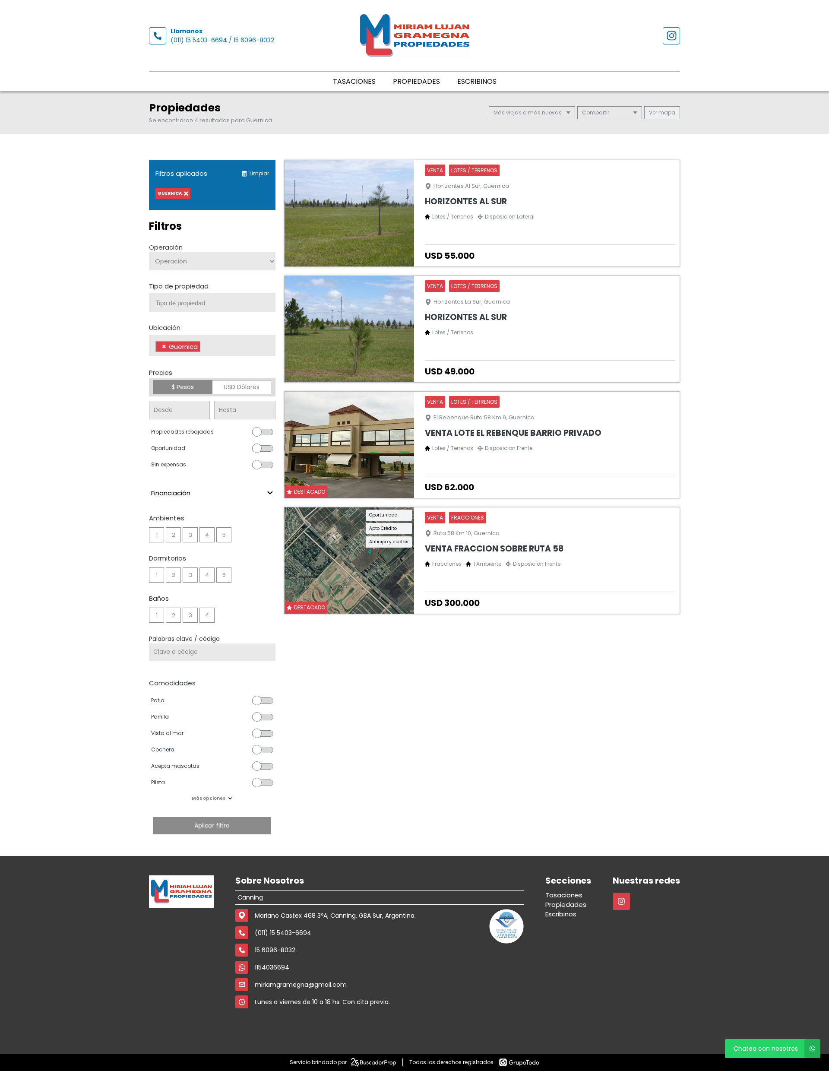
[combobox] (212, 302)
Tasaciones (354, 81)
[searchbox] (215, 303)
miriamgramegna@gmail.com (301, 984)
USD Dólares (241, 387)
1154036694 (272, 967)
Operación (166, 247)
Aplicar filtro (212, 825)
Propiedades (416, 81)
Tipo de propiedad (179, 286)
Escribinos (477, 81)
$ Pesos (182, 387)
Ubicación (164, 327)
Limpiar (259, 173)
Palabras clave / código (184, 638)
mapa (666, 112)
